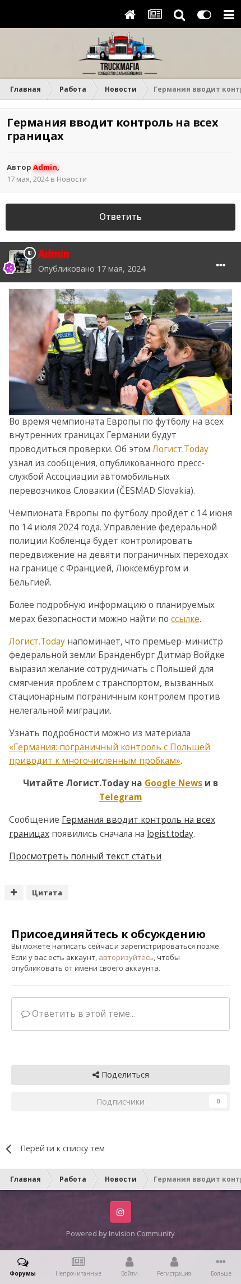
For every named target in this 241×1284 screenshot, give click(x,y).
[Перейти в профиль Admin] (20, 261)
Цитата (47, 892)
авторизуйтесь (126, 957)
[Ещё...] (221, 265)
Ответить (120, 217)
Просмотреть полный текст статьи (85, 856)
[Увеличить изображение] (120, 351)
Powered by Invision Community (120, 1233)
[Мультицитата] (14, 892)
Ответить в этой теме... (82, 1014)
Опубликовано (91, 268)
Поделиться (124, 1074)
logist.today (170, 834)
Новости (72, 179)
